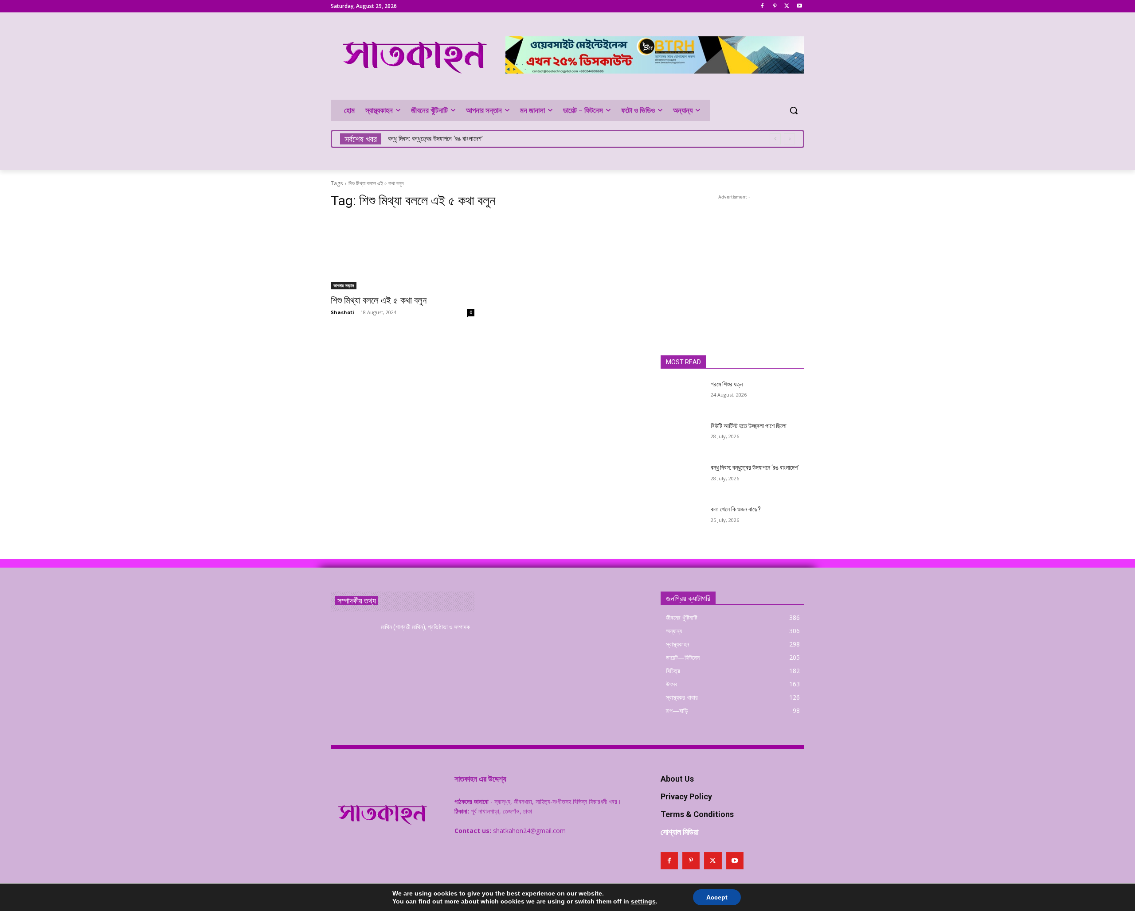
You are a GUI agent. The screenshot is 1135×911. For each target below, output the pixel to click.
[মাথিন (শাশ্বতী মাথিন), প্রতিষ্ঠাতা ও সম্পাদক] (352, 638)
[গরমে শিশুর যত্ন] (682, 395)
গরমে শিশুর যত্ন (727, 384)
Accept (717, 897)
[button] (793, 110)
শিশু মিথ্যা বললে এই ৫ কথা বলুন (379, 300)
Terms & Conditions (697, 814)
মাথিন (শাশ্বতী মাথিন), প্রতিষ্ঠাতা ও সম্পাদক (425, 627)
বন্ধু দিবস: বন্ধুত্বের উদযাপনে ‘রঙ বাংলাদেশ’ (435, 139)
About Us (677, 778)
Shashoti (342, 312)
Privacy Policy (686, 796)
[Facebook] (762, 6)
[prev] (775, 138)
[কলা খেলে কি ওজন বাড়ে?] (682, 520)
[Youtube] (799, 6)
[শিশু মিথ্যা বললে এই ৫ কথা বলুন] (402, 253)
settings (643, 901)
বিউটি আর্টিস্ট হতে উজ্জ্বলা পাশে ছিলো (749, 425)
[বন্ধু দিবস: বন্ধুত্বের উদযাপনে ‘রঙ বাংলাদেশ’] (682, 478)
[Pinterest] (775, 6)
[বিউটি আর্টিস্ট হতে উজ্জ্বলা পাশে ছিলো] (682, 437)
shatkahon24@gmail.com (529, 830)
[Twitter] (787, 6)
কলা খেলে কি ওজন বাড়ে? (736, 509)
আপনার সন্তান (343, 285)
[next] (789, 138)
